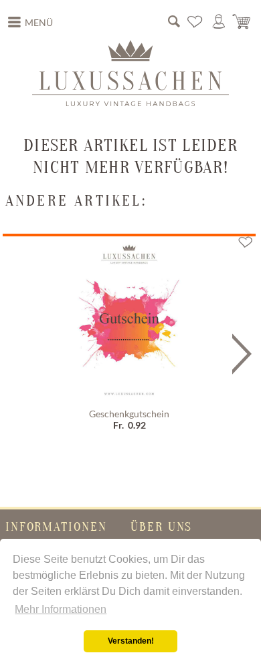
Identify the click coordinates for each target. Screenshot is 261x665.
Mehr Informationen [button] (60, 609)
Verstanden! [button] (131, 641)
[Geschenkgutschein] (129, 319)
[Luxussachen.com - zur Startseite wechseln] (130, 72)
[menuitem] (31, 22)
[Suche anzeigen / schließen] (174, 22)
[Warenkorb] (242, 22)
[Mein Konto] (219, 22)
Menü (39, 22)
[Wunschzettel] (195, 22)
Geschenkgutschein (129, 414)
